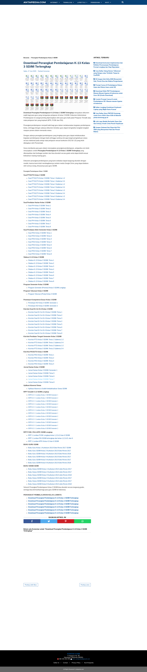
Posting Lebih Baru (31, 585)
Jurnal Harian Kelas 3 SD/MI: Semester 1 (42, 370)
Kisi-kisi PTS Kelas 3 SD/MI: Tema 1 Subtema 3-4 (46, 342)
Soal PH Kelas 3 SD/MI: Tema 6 (39, 220)
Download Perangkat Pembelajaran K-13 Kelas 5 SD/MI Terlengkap (53, 510)
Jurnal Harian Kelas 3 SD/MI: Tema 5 (41, 373)
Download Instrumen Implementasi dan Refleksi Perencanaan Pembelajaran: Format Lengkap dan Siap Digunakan (108, 65)
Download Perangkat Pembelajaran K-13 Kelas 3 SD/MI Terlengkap (53, 504)
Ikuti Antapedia (89, 662)
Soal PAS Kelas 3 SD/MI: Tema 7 (40, 251)
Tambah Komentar (44, 71)
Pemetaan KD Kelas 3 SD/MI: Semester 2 (43, 306)
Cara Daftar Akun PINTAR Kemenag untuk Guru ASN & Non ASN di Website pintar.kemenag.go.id (107, 115)
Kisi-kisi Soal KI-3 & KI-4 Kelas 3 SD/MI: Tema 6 (45, 327)
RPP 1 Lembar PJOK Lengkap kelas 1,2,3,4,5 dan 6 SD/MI (49, 435)
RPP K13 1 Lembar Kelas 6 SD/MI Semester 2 (43, 428)
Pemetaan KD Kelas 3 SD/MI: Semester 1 (43, 303)
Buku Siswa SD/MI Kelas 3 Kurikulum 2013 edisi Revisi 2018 (50, 475)
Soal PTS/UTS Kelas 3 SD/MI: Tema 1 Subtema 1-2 (46, 178)
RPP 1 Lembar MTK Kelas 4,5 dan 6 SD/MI (43, 441)
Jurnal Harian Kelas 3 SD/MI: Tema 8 (41, 382)
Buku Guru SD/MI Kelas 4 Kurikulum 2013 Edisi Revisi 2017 (49, 457)
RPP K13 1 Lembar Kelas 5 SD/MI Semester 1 (43, 419)
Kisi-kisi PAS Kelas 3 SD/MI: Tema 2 (41, 358)
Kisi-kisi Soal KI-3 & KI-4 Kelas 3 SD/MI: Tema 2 (45, 315)
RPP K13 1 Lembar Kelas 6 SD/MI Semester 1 (43, 425)
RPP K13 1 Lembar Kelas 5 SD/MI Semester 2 (43, 422)
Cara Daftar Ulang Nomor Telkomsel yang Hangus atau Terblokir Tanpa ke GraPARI (107, 73)
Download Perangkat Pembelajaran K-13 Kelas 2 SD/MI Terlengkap (53, 501)
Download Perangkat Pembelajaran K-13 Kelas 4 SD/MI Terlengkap (53, 507)
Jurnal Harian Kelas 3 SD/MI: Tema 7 (41, 379)
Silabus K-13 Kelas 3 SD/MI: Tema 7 (41, 278)
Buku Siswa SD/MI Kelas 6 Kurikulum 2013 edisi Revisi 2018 (50, 484)
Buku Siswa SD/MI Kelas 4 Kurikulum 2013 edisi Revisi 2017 (50, 478)
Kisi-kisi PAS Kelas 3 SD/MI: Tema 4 (41, 364)
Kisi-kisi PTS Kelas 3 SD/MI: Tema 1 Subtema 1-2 (46, 339)
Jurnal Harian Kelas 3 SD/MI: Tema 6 (41, 376)
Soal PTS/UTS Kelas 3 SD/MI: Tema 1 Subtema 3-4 (46, 181)
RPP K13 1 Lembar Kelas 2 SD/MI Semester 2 (43, 404)
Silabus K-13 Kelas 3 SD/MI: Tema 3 (41, 266)
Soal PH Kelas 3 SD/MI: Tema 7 (39, 223)
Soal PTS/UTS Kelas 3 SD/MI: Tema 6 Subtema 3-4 (46, 199)
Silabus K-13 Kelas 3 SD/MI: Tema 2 (41, 263)
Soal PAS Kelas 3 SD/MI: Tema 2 (40, 236)
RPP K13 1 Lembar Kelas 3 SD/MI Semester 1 (43, 407)
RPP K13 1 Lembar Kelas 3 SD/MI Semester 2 (43, 410)
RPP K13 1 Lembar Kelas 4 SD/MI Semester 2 (43, 416)
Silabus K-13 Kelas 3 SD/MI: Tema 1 (41, 260)
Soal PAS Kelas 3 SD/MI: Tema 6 (40, 248)
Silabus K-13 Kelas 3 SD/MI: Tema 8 (41, 281)
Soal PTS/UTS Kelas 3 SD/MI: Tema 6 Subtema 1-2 (46, 196)
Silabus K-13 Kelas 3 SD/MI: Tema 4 (41, 269)
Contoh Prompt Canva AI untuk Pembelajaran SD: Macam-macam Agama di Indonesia (108, 101)
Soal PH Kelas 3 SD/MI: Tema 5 (39, 217)
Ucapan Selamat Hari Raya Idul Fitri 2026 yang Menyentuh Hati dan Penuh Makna (107, 129)
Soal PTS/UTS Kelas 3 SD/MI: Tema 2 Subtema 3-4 (46, 187)
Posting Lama (85, 585)
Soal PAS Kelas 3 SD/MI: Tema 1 (40, 233)
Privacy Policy (76, 662)
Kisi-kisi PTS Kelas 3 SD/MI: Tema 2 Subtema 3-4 (46, 348)
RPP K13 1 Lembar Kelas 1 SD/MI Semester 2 (43, 398)
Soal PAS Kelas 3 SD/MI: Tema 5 (40, 245)
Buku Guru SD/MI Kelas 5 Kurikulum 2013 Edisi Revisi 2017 (49, 460)
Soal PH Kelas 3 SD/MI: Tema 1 (39, 205)
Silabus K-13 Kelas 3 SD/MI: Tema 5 (41, 272)
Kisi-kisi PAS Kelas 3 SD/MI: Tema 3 (41, 361)
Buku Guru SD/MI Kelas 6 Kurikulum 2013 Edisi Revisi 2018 (49, 463)
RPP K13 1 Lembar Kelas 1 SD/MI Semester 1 (43, 395)
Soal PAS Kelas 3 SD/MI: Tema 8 (40, 254)
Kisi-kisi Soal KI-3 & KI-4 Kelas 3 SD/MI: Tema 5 (45, 324)
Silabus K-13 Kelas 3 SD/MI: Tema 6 (41, 275)
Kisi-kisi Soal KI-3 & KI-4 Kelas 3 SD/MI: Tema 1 (45, 312)
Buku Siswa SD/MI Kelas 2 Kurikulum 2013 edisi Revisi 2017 (50, 472)
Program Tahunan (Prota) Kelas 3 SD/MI (42, 294)
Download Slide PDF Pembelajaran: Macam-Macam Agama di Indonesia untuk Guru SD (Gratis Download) (108, 93)
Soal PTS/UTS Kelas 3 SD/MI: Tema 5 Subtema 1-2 (46, 190)
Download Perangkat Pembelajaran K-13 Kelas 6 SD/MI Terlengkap (53, 513)
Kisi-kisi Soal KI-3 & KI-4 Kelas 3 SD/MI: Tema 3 (45, 318)
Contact (65, 662)
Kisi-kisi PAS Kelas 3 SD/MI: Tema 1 (41, 355)
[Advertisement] (74, 24)
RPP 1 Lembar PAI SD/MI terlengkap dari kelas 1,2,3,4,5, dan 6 (50, 438)
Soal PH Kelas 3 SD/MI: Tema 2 (39, 208)
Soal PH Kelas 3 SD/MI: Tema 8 (39, 226)
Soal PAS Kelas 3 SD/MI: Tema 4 (40, 242)
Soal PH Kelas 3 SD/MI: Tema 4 (39, 214)
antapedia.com (35, 2)
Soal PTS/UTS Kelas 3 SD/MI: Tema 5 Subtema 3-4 (46, 193)
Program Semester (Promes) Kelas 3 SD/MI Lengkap (47, 288)
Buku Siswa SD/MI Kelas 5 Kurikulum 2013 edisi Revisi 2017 (50, 481)
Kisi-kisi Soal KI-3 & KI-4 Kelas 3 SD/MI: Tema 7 (45, 330)
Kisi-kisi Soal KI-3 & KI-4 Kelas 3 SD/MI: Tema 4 (45, 321)
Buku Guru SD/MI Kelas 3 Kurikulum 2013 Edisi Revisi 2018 (49, 454)
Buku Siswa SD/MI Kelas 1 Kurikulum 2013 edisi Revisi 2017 (50, 469)
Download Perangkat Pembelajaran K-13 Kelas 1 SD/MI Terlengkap (53, 498)
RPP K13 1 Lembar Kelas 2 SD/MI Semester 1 (43, 401)
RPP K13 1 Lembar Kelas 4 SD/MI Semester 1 (43, 413)
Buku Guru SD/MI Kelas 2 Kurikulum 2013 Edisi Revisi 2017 (49, 451)
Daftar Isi (56, 662)
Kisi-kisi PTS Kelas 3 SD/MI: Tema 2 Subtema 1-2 (46, 345)
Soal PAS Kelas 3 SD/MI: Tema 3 (40, 239)
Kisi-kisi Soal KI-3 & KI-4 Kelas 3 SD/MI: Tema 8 (45, 333)
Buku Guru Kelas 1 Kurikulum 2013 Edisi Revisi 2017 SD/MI (49, 448)
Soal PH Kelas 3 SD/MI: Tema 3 (39, 211)
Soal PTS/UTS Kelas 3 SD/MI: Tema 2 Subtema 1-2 (46, 184)
